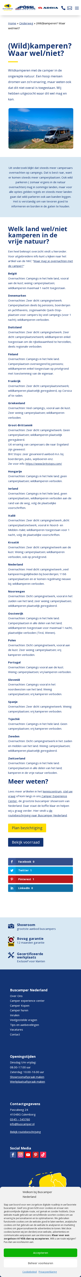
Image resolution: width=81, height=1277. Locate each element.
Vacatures (16, 1029)
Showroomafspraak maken (27, 1077)
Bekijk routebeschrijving (25, 1132)
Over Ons (16, 996)
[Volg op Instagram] (21, 1155)
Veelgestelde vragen (23, 1020)
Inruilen (14, 1015)
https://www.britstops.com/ (44, 463)
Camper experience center (27, 1000)
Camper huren (19, 1010)
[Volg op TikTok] (43, 1155)
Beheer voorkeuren (40, 1263)
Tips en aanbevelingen (24, 1025)
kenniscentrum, (52, 791)
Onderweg (26, 23)
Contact (15, 1034)
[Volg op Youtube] (28, 1155)
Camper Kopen (19, 1005)
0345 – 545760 (20, 1119)
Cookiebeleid (29, 1271)
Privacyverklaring (48, 1271)
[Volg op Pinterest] (36, 1155)
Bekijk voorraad (26, 842)
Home (12, 23)
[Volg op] (13, 1155)
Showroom (26, 924)
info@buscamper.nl (22, 1124)
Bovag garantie (30, 938)
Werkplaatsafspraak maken (27, 1081)
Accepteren (40, 1253)
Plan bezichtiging (27, 827)
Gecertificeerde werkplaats (30, 955)
